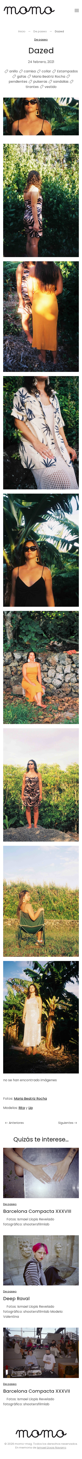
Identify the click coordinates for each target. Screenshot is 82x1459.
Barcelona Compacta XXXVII (36, 1391)
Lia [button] (30, 1107)
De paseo (41, 40)
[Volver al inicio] (29, 10)
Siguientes (65, 1123)
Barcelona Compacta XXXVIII (37, 1211)
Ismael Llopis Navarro (51, 1448)
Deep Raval (16, 1298)
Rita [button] (22, 1107)
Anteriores (16, 1123)
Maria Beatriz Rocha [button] (30, 1098)
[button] (77, 10)
